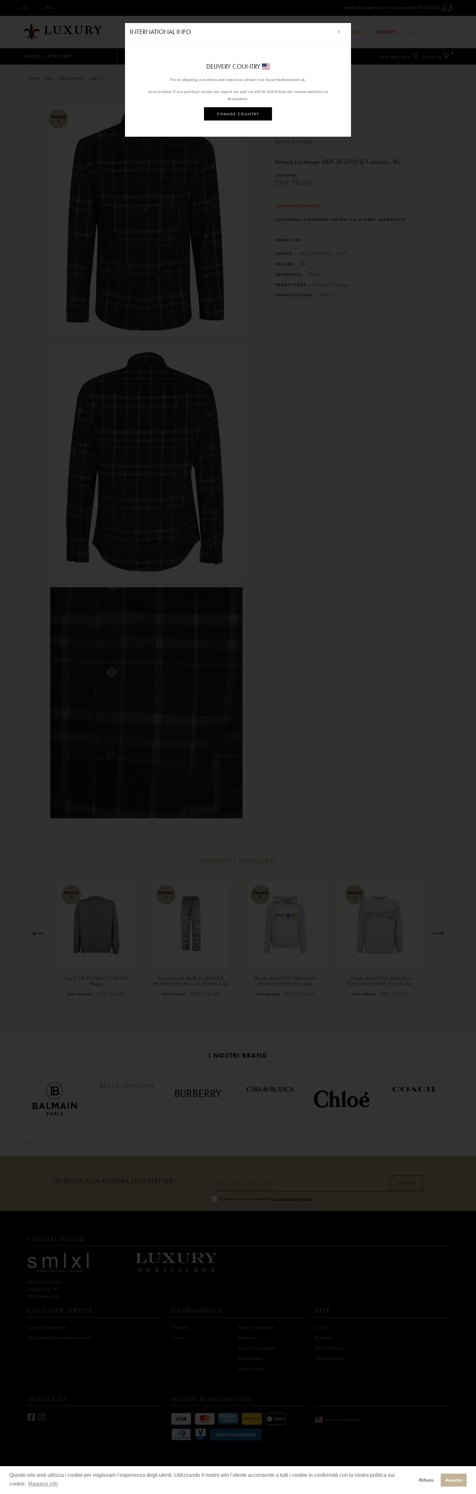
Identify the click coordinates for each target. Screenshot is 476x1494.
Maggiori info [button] (43, 1484)
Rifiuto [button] (426, 1480)
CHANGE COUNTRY (238, 114)
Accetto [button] (453, 1480)
